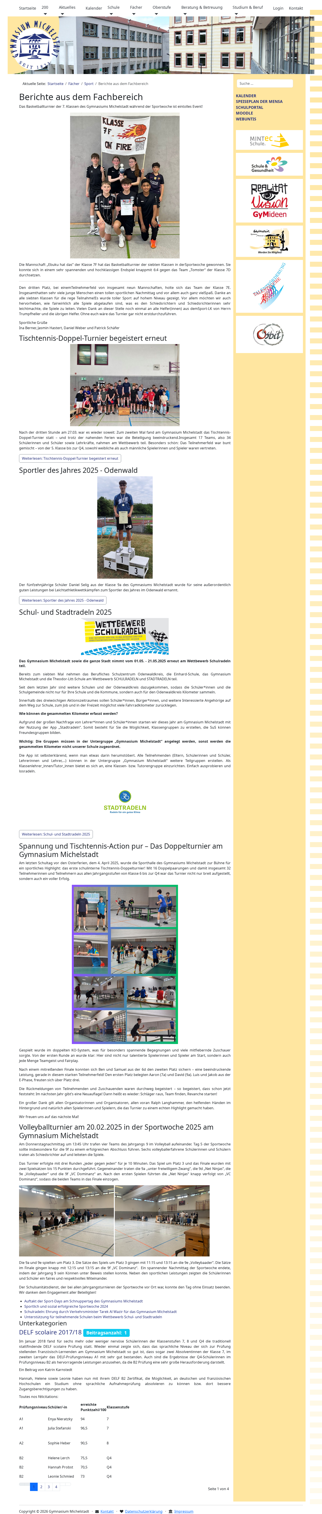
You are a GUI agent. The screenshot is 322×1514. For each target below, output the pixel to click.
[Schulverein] (269, 240)
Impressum (183, 1511)
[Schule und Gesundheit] (269, 163)
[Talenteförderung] (269, 286)
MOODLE (244, 113)
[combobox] (265, 83)
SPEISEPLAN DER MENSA (259, 101)
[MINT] (269, 139)
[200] (44, 14)
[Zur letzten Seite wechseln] (68, 1484)
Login (278, 8)
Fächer (136, 7)
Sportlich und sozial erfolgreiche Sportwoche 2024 (66, 1306)
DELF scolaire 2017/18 (50, 1332)
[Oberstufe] (155, 14)
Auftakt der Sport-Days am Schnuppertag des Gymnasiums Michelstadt (83, 1301)
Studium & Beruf (248, 7)
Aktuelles (67, 7)
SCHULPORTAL (249, 107)
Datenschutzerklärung (144, 1511)
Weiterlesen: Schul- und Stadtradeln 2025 (56, 834)
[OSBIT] (269, 334)
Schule (114, 7)
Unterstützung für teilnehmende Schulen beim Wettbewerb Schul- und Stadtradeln (93, 1316)
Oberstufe (162, 7)
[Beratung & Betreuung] (184, 14)
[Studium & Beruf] (235, 14)
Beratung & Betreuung (202, 7)
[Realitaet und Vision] (269, 200)
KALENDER (246, 95)
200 (45, 7)
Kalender (94, 8)
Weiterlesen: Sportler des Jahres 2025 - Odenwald (63, 600)
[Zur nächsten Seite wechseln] (62, 1484)
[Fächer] (133, 14)
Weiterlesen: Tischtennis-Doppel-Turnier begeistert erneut (70, 458)
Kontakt (296, 8)
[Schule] (110, 14)
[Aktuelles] (61, 14)
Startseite (27, 8)
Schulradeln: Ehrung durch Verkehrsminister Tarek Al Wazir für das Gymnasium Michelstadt (100, 1311)
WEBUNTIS (246, 119)
